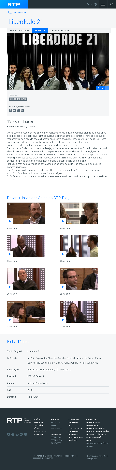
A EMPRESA (91, 420)
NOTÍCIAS (37, 420)
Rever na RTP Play (60, 30)
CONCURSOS (56, 434)
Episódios (40, 30)
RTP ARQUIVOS (40, 431)
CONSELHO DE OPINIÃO (95, 428)
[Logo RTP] (19, 420)
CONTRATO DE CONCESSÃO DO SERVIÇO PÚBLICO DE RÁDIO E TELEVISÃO (97, 434)
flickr (25, 434)
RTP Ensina (38, 434)
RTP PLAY (55, 420)
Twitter (12, 434)
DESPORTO (38, 423)
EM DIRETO (55, 423)
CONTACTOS (74, 420)
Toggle (112, 4)
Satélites (73, 440)
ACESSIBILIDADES (76, 437)
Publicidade (48, 458)
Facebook (8, 434)
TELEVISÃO (38, 425)
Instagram (17, 434)
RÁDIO (36, 428)
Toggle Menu (103, 4)
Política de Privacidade (43, 456)
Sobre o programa (19, 30)
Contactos (56, 443)
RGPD (88, 440)
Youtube (21, 434)
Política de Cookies (61, 456)
